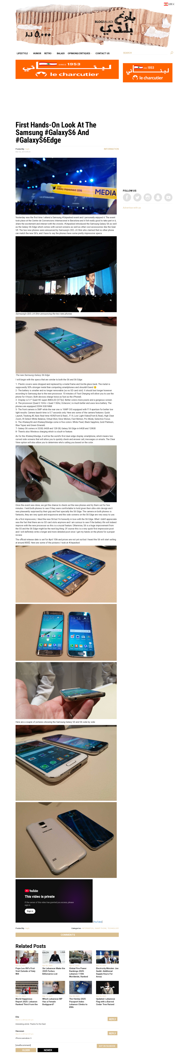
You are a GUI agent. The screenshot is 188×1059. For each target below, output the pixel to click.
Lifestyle (45, 5)
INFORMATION (88, 928)
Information (111, 149)
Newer (48, 1050)
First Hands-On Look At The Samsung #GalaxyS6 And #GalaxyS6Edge (56, 132)
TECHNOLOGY (113, 928)
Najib (27, 149)
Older (26, 1050)
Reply (112, 1019)
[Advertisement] (67, 98)
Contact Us (114, 5)
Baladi (77, 5)
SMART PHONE (101, 928)
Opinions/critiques (93, 5)
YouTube (98, 922)
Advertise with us (132, 207)
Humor (58, 5)
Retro (67, 5)
